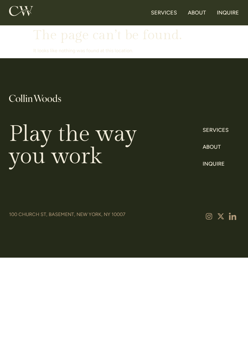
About (197, 12)
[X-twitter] (221, 216)
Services (164, 12)
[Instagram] (209, 216)
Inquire (228, 12)
